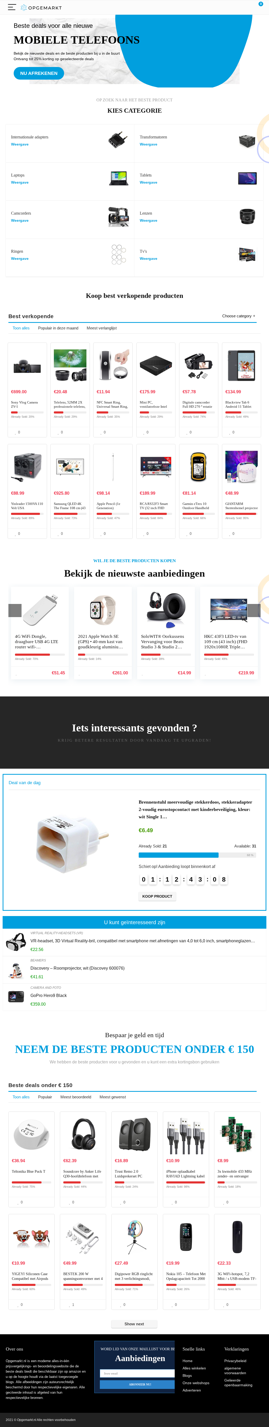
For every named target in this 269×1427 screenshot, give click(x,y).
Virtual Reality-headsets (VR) (56, 933)
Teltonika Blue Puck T (28, 1171)
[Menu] (12, 7)
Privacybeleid (235, 1361)
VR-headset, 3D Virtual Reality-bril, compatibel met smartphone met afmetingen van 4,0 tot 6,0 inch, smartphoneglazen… (142, 941)
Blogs (187, 1375)
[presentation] (15, 610)
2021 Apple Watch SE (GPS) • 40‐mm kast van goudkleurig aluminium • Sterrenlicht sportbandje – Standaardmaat (44, 649)
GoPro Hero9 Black (48, 995)
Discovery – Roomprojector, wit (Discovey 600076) (77, 968)
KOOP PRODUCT (203, 896)
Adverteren (192, 1390)
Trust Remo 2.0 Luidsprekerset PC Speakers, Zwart (128, 1176)
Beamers (38, 960)
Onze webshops (196, 1383)
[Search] (235, 7)
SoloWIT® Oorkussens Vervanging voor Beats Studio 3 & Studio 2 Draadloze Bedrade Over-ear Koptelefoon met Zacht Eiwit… (106, 649)
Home (188, 1361)
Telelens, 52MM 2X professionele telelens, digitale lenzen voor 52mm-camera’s (69, 408)
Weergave (20, 144)
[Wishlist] (246, 7)
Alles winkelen (194, 1368)
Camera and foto (45, 988)
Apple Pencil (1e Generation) (108, 506)
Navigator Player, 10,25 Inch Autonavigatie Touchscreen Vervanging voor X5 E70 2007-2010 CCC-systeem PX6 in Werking (233, 649)
